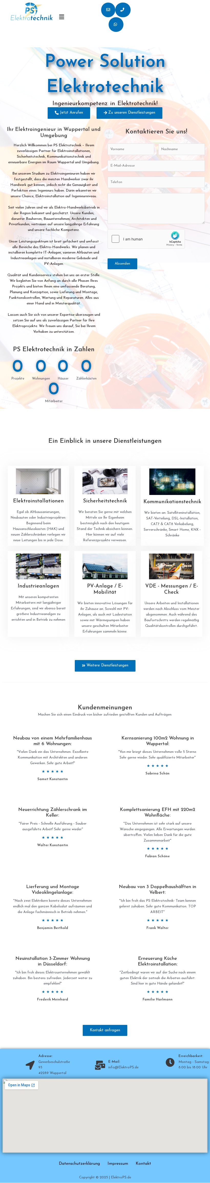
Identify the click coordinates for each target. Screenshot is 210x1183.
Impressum (118, 1164)
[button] (108, 10)
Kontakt (143, 1164)
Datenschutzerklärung (79, 1164)
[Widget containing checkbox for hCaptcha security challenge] (146, 239)
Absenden (122, 263)
